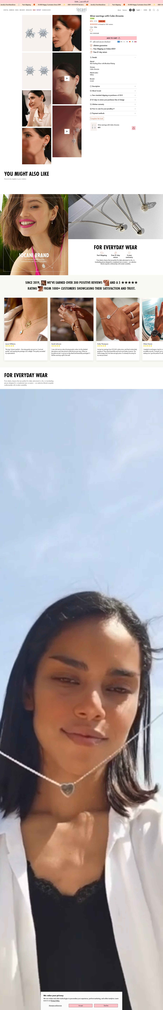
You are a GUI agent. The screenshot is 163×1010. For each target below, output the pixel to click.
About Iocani (96, 91)
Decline (106, 1006)
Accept (81, 1006)
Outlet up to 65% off (81, 1)
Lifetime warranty (98, 104)
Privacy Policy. (55, 1001)
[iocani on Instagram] (133, 10)
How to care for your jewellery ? (103, 109)
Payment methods (98, 113)
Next (160, 330)
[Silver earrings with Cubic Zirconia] (94, 127)
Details (94, 57)
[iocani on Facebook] (130, 10)
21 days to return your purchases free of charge (108, 100)
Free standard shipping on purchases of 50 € (107, 95)
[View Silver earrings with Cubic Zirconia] (67, 78)
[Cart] (158, 10)
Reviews (125, 10)
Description (96, 86)
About (119, 10)
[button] (6, 10)
